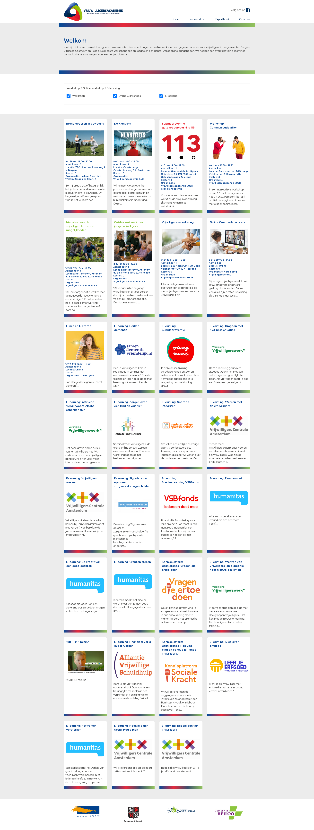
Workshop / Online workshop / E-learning (93, 88)
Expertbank (222, 19)
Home (175, 19)
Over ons (244, 19)
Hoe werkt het (197, 19)
